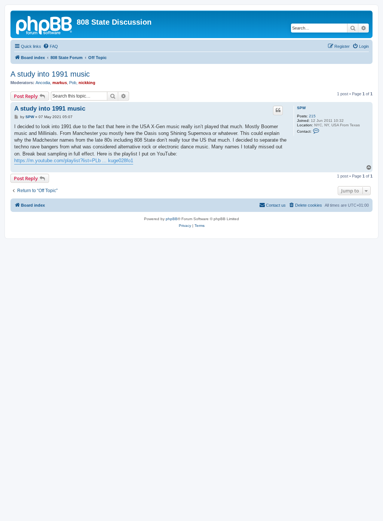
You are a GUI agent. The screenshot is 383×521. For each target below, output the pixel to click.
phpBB (172, 219)
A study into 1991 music (50, 74)
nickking (87, 82)
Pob (72, 82)
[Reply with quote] (278, 110)
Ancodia (43, 82)
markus (59, 82)
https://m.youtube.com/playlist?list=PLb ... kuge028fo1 (73, 160)
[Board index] (44, 24)
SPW (301, 108)
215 (312, 116)
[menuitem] (50, 46)
